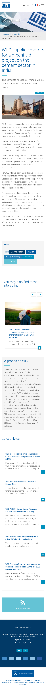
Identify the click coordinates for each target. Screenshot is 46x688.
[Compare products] (28, 5)
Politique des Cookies (32, 680)
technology (10, 261)
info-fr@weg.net (26, 643)
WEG (5, 5)
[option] (23, 323)
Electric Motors (17, 252)
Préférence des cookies (25, 673)
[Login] (24, 5)
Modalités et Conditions (11, 682)
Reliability (28, 257)
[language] (37, 5)
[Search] (32, 5)
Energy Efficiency (13, 257)
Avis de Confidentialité (14, 680)
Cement (30, 252)
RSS (22, 682)
